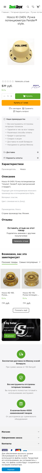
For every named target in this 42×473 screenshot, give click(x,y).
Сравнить (29, 108)
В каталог (10, 336)
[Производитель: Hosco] (35, 87)
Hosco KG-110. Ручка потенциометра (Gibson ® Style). (30, 294)
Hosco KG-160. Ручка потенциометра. (9, 294)
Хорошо (10, 469)
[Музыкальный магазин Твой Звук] (16, 6)
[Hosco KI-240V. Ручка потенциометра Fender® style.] (21, 52)
